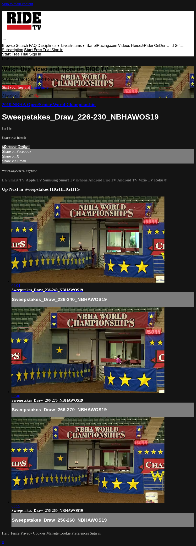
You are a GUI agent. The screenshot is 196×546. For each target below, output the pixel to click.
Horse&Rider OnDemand (152, 46)
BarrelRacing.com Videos (108, 46)
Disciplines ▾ (48, 46)
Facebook (10, 147)
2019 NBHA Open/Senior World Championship (49, 104)
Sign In (35, 54)
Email (26, 147)
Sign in (57, 50)
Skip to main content (17, 4)
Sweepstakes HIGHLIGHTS (52, 189)
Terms (15, 533)
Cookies (39, 533)
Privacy (27, 533)
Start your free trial (16, 87)
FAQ (33, 46)
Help (6, 533)
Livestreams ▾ (73, 46)
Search (22, 46)
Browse (9, 46)
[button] (4, 40)
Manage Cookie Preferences (68, 533)
